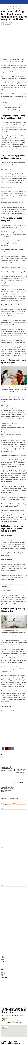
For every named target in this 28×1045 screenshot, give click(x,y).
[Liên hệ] (3, 966)
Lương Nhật (8, 23)
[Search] (25, 2)
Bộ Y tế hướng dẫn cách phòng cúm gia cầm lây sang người (6, 768)
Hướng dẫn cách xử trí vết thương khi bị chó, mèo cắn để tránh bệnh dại (7, 789)
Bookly (9, 804)
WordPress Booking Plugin (19, 804)
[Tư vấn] (3, 958)
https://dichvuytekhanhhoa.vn (13, 1021)
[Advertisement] (14, 42)
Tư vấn (2, 961)
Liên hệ (2, 969)
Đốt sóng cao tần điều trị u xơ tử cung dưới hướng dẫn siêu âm (20, 771)
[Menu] (2, 2)
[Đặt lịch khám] (3, 974)
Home (2, 6)
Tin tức (7, 6)
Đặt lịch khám (4, 977)
